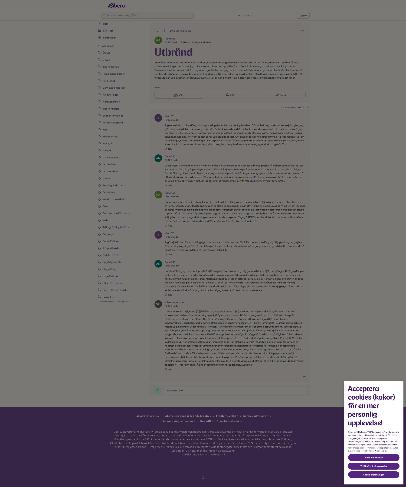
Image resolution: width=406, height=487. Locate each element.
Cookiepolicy (381, 450)
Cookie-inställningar (373, 474)
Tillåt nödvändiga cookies (373, 466)
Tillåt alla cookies (374, 457)
